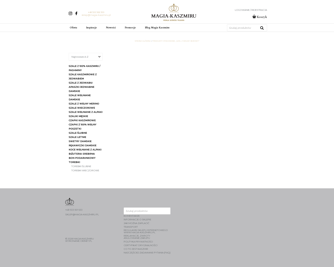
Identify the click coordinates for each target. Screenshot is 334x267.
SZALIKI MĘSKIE (78, 116)
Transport (131, 227)
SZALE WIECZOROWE (82, 107)
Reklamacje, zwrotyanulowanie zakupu (137, 237)
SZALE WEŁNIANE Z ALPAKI (85, 112)
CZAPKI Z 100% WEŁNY (82, 124)
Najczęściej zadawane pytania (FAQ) (147, 253)
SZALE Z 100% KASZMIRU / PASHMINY (84, 68)
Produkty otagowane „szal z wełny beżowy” (176, 41)
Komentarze (132, 216)
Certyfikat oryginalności (140, 245)
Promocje (130, 27)
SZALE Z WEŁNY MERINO (84, 103)
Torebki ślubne (81, 166)
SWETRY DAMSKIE (80, 141)
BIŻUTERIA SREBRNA (82, 153)
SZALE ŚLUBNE (78, 132)
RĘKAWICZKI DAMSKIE (82, 145)
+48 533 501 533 (96, 12)
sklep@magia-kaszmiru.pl (96, 15)
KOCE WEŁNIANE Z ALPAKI (85, 149)
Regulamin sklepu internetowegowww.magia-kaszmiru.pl (146, 231)
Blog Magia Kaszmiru (157, 27)
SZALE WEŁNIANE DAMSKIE (80, 97)
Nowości (111, 27)
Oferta (73, 27)
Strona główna (143, 41)
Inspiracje (91, 27)
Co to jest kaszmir (136, 249)
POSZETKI (75, 128)
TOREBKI (74, 162)
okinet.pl (86, 240)
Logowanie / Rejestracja (251, 10)
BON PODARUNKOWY (82, 157)
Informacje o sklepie (137, 219)
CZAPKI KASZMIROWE (82, 120)
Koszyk (261, 17)
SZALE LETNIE (77, 137)
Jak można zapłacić (136, 223)
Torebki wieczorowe (85, 170)
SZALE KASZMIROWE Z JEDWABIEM (83, 76)
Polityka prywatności (138, 242)
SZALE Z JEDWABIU (81, 82)
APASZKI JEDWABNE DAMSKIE (81, 88)
